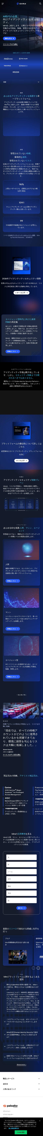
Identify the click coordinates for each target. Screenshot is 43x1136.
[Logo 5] (21, 73)
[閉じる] (40, 1121)
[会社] (21, 879)
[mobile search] (40, 4)
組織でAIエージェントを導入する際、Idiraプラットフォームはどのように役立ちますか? (23, 1057)
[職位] (21, 886)
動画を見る (8, 38)
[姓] (21, 864)
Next (38, 968)
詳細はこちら (11, 351)
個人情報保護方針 (14, 1128)
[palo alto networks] (21, 4)
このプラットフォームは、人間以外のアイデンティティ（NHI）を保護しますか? (23, 1046)
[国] (21, 900)
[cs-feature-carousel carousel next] (41, 710)
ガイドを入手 (20, 460)
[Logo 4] (29, 66)
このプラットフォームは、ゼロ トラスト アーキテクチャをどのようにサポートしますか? (22, 1021)
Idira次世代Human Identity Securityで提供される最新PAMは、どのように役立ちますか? (22, 1034)
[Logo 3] (12, 66)
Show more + (21, 1064)
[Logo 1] (14, 59)
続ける (20, 908)
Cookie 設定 (20, 1132)
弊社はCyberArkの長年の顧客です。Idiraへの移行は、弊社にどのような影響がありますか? (23, 987)
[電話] (21, 893)
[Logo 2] (29, 59)
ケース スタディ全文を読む (12, 754)
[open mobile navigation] (2, 4)
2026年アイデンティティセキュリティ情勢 (21, 235)
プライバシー (6, 1111)
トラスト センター (8, 1114)
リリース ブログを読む (10, 44)
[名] (21, 857)
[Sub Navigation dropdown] (21, 82)
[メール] (21, 871)
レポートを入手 (20, 292)
